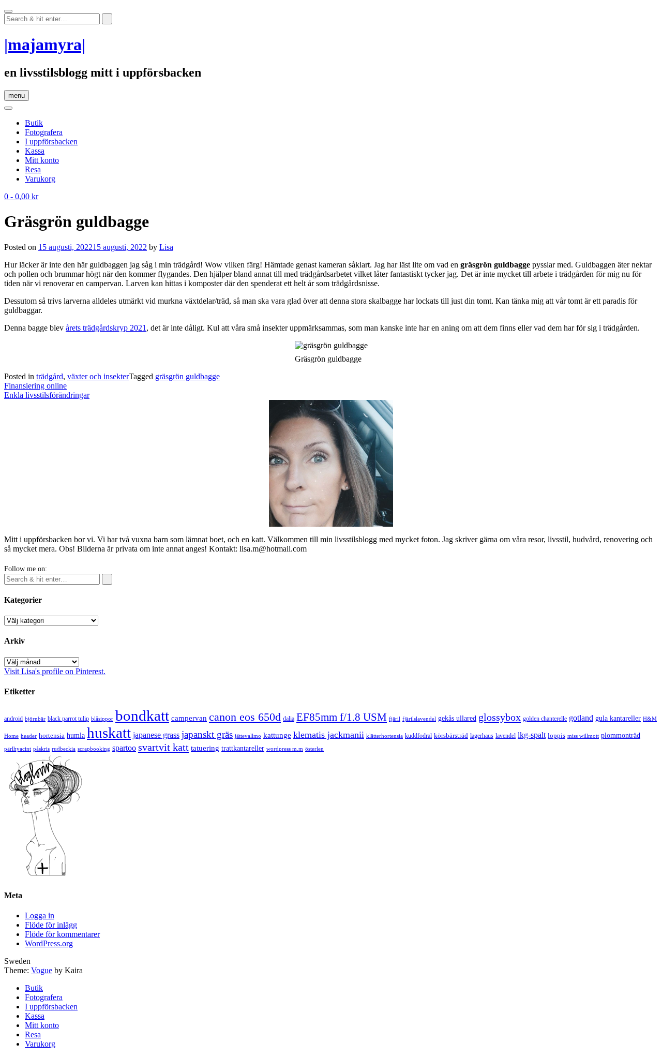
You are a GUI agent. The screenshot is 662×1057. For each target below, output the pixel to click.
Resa (33, 169)
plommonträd (620, 735)
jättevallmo (248, 736)
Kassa (34, 150)
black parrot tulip (68, 718)
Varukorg (40, 178)
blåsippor (102, 719)
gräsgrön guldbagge (187, 376)
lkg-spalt (532, 735)
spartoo (124, 747)
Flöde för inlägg (51, 924)
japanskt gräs (207, 734)
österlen (314, 749)
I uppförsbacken (51, 141)
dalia (288, 718)
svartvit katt (163, 747)
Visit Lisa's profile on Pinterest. (55, 671)
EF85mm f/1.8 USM (341, 717)
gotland (581, 717)
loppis (556, 735)
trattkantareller (242, 748)
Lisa (166, 247)
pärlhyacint (17, 749)
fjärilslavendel (419, 719)
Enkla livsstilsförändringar (46, 395)
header (29, 736)
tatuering (205, 748)
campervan (189, 717)
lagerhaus (481, 735)
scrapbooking (94, 749)
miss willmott (583, 736)
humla (76, 735)
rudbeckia (64, 749)
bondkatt (142, 715)
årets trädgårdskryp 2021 (106, 327)
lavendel (505, 735)
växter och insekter (98, 376)
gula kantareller (618, 718)
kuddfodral (418, 735)
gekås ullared (457, 718)
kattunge (277, 735)
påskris (41, 749)
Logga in (39, 915)
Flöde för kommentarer (62, 934)
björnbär (35, 719)
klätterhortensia (384, 736)
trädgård (49, 376)
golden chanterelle (545, 718)
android (13, 718)
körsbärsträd (451, 735)
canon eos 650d (245, 716)
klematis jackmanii (328, 735)
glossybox (499, 717)
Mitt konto (42, 160)
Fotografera (44, 132)
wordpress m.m (284, 749)
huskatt (109, 732)
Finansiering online (35, 385)
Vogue (41, 970)
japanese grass (156, 735)
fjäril (394, 719)
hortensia (52, 735)
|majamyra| (44, 44)
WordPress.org (49, 943)
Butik (34, 122)
